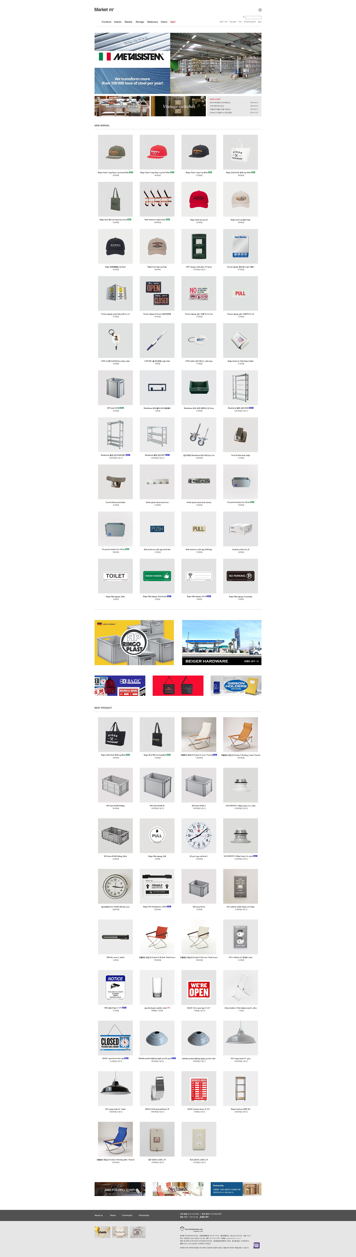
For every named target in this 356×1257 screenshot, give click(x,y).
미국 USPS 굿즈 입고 (217, 106)
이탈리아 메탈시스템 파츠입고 (220, 109)
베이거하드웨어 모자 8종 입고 (220, 102)
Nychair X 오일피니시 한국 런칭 (221, 112)
